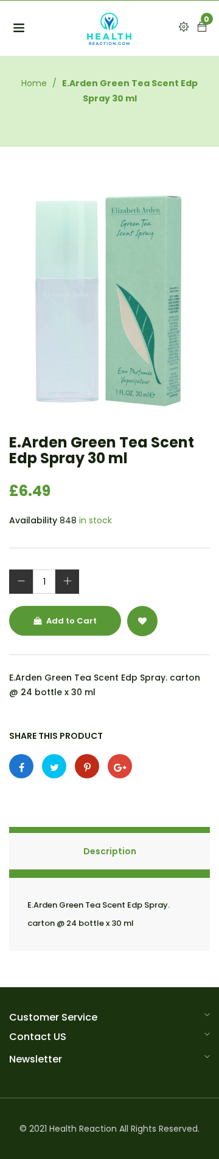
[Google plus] (120, 766)
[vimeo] (87, 766)
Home (34, 83)
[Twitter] (54, 766)
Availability (33, 520)
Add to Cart (70, 621)
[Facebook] (21, 766)
